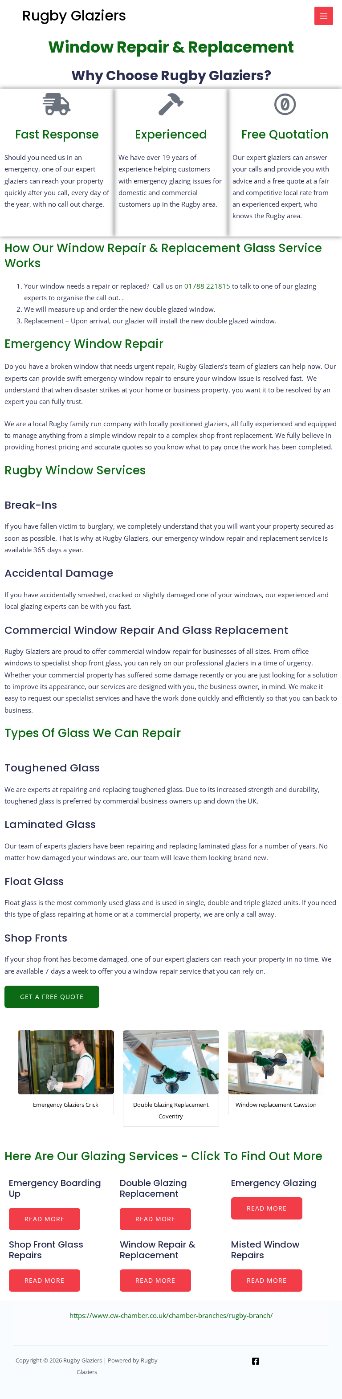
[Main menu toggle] (323, 16)
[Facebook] (256, 1361)
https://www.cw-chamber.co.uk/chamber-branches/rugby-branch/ (171, 1315)
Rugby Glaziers (74, 15)
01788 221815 (207, 285)
